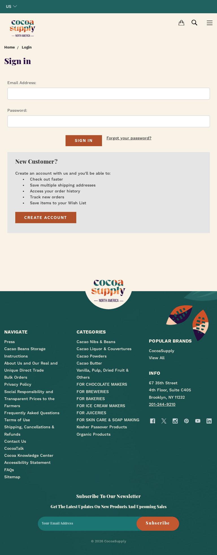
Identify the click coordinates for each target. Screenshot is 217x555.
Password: (17, 110)
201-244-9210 (162, 404)
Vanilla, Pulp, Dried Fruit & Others (103, 373)
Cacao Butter (89, 363)
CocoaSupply (161, 350)
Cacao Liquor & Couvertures (104, 348)
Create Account (45, 217)
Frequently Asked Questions (31, 413)
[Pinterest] (186, 420)
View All (156, 358)
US (8, 6)
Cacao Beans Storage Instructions (24, 352)
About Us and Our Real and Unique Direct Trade (31, 366)
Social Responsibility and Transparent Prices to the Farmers (29, 398)
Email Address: (21, 82)
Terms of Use (17, 420)
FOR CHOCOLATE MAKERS (102, 384)
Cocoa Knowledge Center (28, 455)
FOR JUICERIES (91, 413)
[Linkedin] (208, 420)
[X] (163, 420)
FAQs (9, 470)
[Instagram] (175, 420)
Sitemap (12, 477)
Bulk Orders (15, 377)
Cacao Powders (92, 356)
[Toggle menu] (209, 22)
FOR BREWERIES (93, 391)
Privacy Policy (17, 384)
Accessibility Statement (27, 462)
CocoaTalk (14, 448)
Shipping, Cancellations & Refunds (29, 430)
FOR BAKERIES (91, 398)
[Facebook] (152, 420)
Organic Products (93, 434)
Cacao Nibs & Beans (96, 341)
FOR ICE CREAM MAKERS (101, 405)
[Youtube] (197, 420)
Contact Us (15, 441)
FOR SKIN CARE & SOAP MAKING (108, 420)
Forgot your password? (129, 138)
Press (9, 341)
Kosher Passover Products (102, 427)
